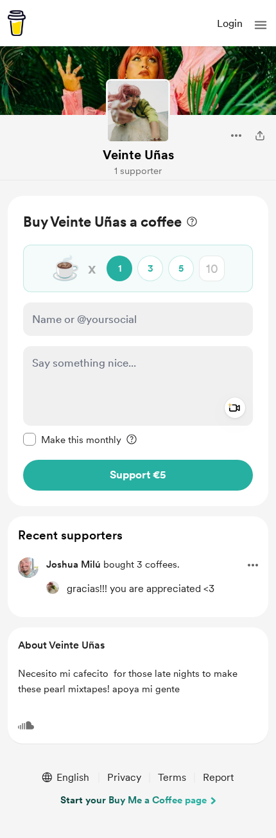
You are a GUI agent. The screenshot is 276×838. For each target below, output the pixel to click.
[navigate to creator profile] (138, 111)
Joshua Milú (73, 564)
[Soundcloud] (26, 725)
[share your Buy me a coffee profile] (260, 135)
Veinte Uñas (138, 154)
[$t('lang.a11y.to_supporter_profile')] (52, 587)
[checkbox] (72, 439)
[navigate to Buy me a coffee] (17, 23)
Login (230, 23)
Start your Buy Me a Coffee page (133, 800)
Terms (172, 777)
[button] (260, 25)
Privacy (124, 777)
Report (218, 777)
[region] (138, 351)
